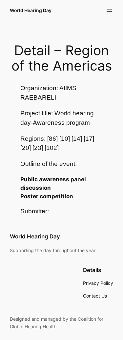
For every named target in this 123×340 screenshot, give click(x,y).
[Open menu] (109, 10)
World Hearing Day (30, 10)
